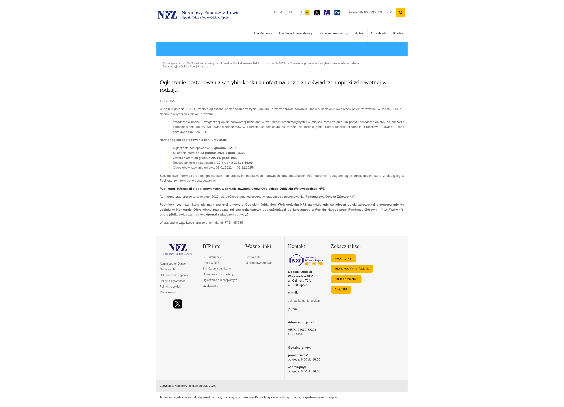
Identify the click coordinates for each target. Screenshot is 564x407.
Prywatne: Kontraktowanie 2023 (240, 63)
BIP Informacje (212, 257)
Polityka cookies (170, 286)
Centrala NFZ (253, 257)
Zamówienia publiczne (217, 268)
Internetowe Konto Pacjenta (352, 268)
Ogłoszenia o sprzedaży (218, 274)
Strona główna (171, 63)
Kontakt (398, 33)
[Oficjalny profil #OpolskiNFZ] (178, 304)
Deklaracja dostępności (174, 275)
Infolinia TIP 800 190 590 (364, 12)
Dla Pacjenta (263, 33)
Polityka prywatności (173, 280)
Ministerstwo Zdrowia (258, 262)
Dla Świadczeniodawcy (296, 33)
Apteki (359, 33)
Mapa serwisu (168, 292)
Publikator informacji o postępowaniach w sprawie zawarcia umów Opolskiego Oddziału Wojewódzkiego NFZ (242, 188)
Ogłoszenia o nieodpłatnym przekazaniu (220, 282)
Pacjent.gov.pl (343, 258)
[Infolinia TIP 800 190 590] (306, 260)
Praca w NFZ (211, 262)
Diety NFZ (341, 289)
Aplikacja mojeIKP (346, 279)
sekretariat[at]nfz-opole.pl (304, 300)
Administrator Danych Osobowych (173, 266)
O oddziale (378, 33)
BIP (389, 12)
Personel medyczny (333, 33)
